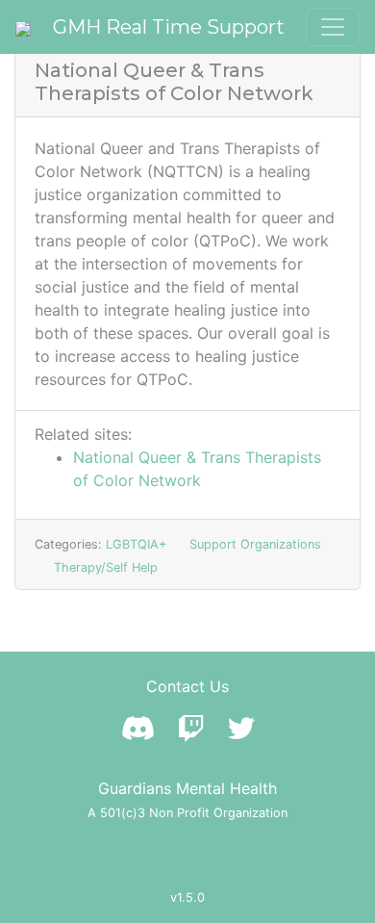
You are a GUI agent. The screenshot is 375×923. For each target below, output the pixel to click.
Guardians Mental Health (187, 788)
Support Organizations (255, 544)
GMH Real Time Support (169, 26)
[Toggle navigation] (333, 27)
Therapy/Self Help (106, 567)
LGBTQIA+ (136, 544)
